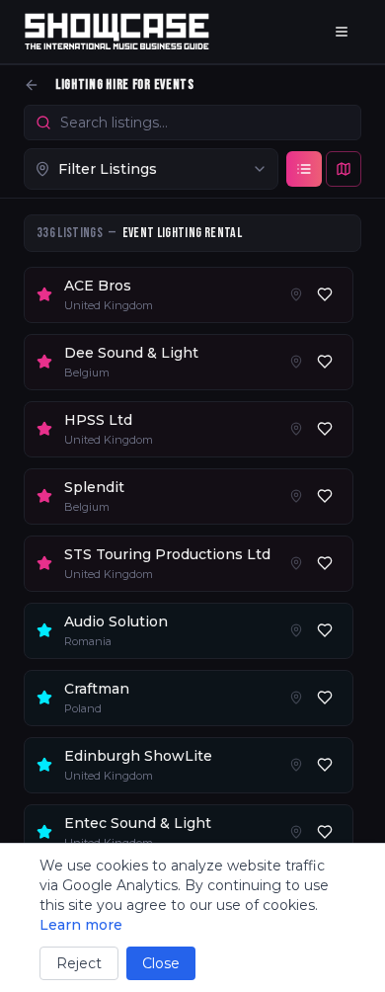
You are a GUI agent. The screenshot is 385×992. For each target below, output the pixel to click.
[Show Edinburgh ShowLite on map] (296, 765)
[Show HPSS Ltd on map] (296, 429)
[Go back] (31, 85)
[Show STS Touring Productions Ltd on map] (296, 563)
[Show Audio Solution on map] (296, 630)
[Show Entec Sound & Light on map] (296, 832)
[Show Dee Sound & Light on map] (296, 361)
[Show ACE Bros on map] (296, 294)
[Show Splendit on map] (296, 496)
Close (161, 963)
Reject (79, 963)
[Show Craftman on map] (296, 697)
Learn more (80, 925)
